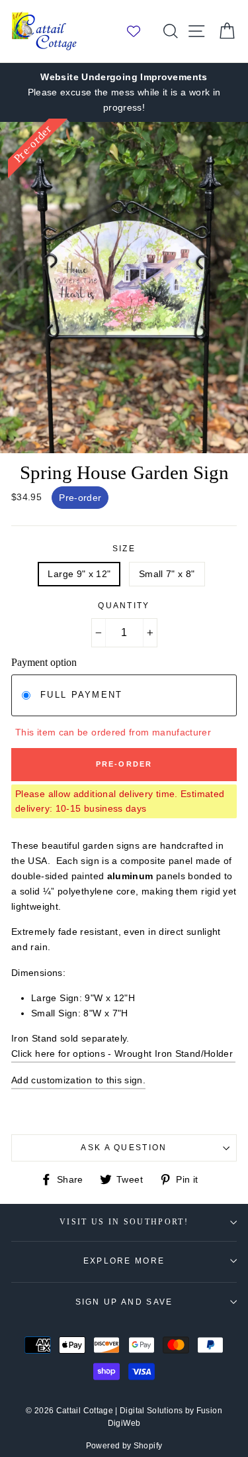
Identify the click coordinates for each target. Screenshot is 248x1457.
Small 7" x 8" (167, 573)
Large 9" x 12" (79, 573)
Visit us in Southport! (124, 1222)
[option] (124, 92)
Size (124, 549)
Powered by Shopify (124, 1445)
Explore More (124, 1261)
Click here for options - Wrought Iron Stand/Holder (123, 1053)
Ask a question (124, 1148)
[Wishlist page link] (140, 31)
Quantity (124, 606)
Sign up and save (124, 1302)
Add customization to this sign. (78, 1080)
